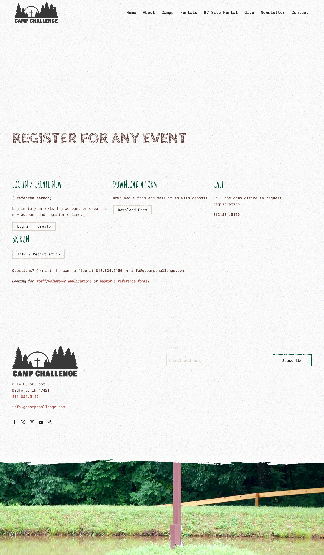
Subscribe (292, 360)
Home (131, 12)
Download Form (132, 209)
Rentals (188, 12)
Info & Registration (38, 254)
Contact (300, 12)
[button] (162, 505)
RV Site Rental (221, 12)
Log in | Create (34, 226)
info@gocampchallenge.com (38, 406)
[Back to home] (37, 12)
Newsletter (273, 12)
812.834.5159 (25, 396)
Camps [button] (168, 12)
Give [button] (249, 12)
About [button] (149, 12)
